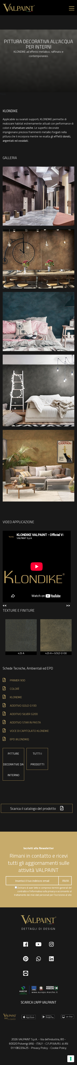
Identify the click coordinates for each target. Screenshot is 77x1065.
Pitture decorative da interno (13, 764)
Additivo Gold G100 (23, 705)
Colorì (14, 689)
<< (5, 605)
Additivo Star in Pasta (25, 722)
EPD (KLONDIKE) (19, 739)
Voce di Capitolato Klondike (29, 731)
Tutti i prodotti (37, 758)
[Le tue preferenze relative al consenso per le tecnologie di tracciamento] (70, 1058)
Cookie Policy (58, 1048)
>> (68, 605)
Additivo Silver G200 (24, 714)
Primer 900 (17, 680)
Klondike (16, 697)
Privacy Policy (39, 1048)
